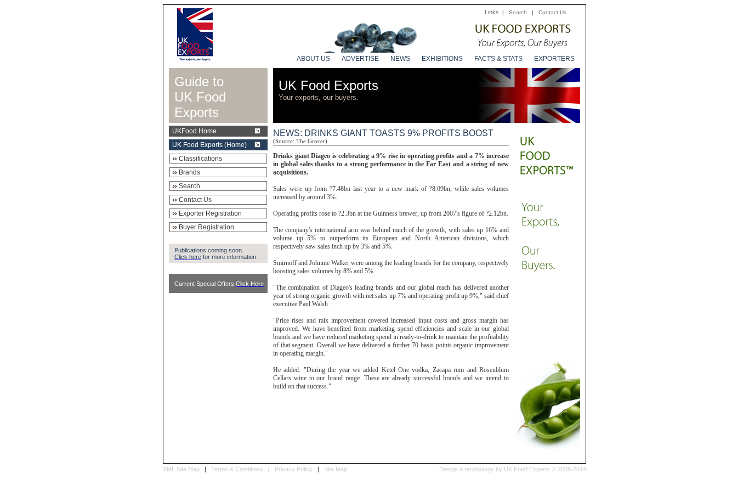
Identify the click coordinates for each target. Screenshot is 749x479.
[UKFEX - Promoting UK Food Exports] (194, 58)
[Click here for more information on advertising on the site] (446, 49)
